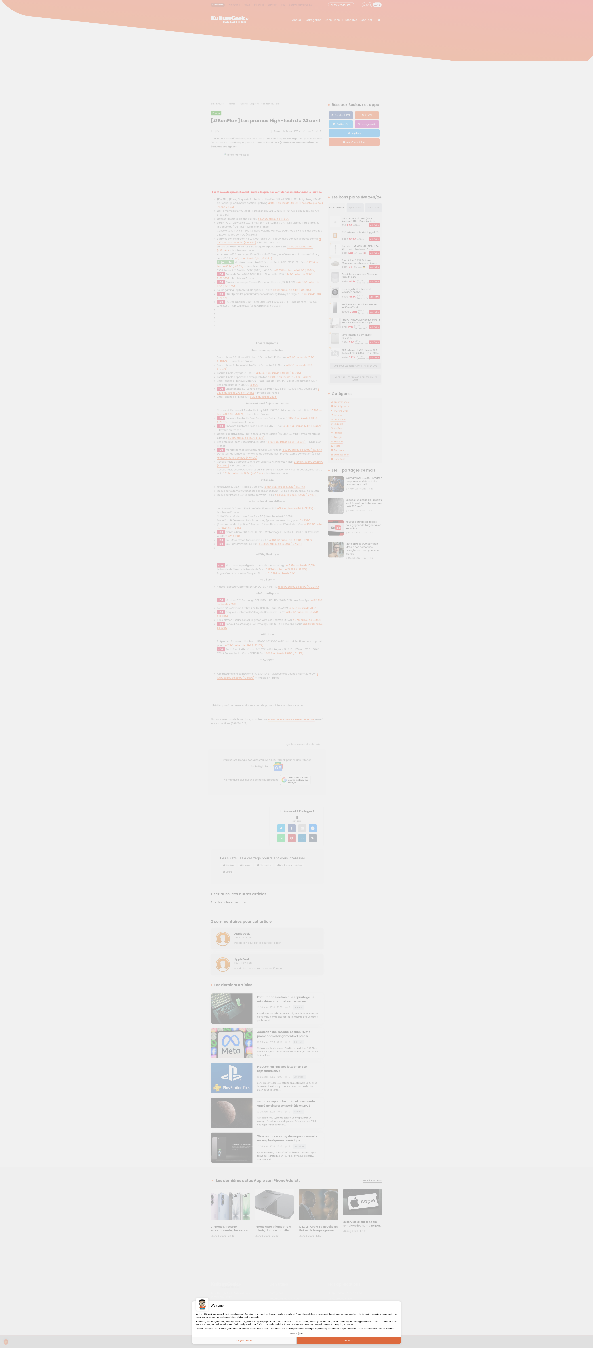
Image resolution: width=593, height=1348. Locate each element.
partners (212, 1314)
